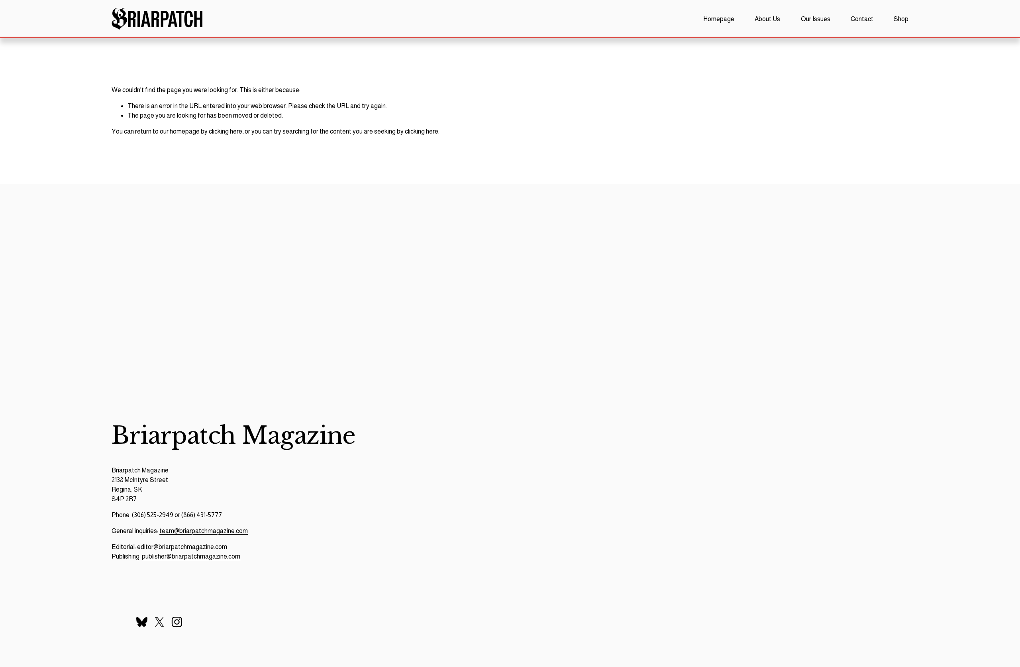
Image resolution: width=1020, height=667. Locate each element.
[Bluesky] (141, 622)
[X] (159, 622)
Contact (862, 19)
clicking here (225, 131)
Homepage (718, 19)
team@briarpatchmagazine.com (203, 530)
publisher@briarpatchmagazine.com (191, 556)
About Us (767, 19)
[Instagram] (176, 622)
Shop (901, 19)
